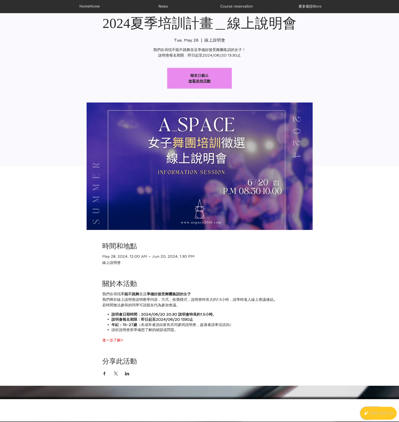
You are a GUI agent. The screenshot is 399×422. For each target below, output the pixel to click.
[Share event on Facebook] (104, 373)
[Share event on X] (116, 373)
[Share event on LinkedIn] (127, 373)
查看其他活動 (199, 81)
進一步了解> (112, 340)
